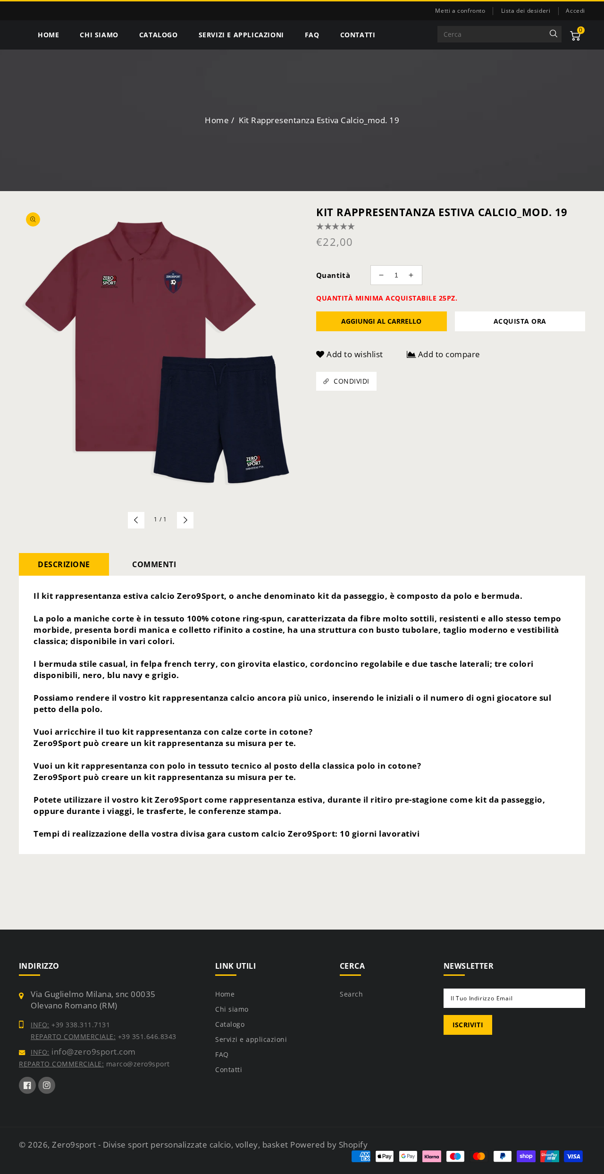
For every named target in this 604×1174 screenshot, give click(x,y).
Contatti (228, 1069)
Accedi (575, 11)
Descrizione (64, 564)
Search (351, 994)
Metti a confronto (460, 10)
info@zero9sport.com (93, 1051)
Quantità (333, 275)
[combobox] (499, 34)
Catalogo (229, 1024)
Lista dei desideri (526, 10)
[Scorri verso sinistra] (136, 520)
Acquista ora (520, 321)
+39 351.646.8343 (146, 1036)
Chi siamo (232, 1009)
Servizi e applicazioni (251, 1039)
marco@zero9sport (137, 1063)
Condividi (351, 381)
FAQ (222, 1054)
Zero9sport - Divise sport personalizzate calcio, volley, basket (171, 1144)
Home (217, 120)
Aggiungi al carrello (381, 321)
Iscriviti (468, 1024)
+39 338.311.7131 (80, 1024)
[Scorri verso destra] (185, 520)
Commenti (154, 564)
